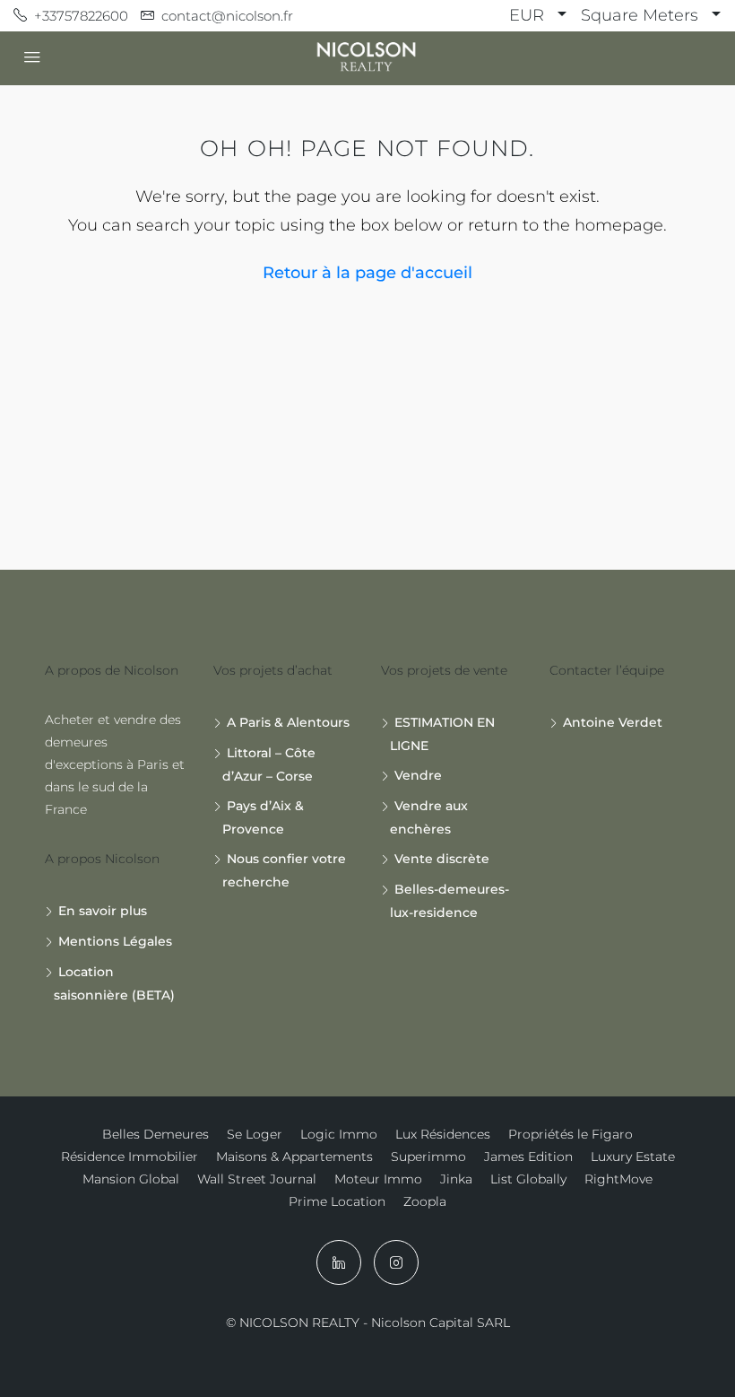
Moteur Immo (378, 1179)
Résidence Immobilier (129, 1156)
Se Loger (254, 1134)
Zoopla (424, 1201)
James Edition (528, 1156)
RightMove (618, 1179)
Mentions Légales (115, 941)
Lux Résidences (442, 1134)
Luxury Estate (633, 1156)
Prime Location (337, 1201)
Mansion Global (130, 1179)
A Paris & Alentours (288, 722)
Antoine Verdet (612, 722)
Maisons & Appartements (294, 1156)
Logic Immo (338, 1134)
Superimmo (428, 1156)
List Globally (528, 1179)
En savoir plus (102, 911)
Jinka (456, 1179)
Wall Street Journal (256, 1179)
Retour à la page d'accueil (367, 273)
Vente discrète (441, 859)
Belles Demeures (155, 1134)
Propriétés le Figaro (570, 1134)
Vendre (418, 775)
